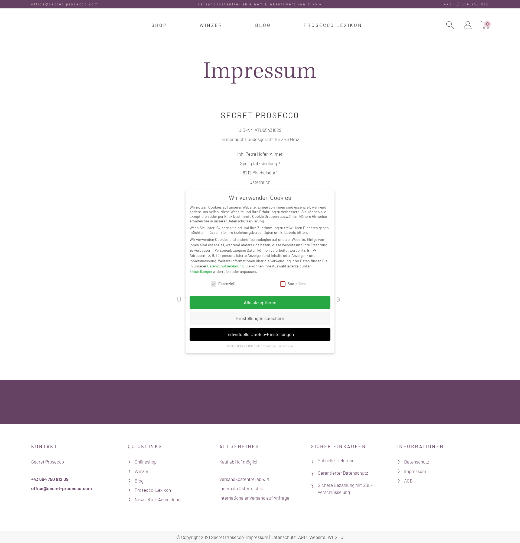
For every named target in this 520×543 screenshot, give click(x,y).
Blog (139, 480)
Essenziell (226, 283)
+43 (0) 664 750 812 (466, 4)
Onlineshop (146, 461)
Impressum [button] (285, 346)
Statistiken (297, 283)
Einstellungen (201, 271)
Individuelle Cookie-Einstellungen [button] (260, 334)
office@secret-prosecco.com (64, 4)
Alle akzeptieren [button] (260, 302)
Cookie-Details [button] (236, 346)
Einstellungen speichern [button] (260, 318)
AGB (408, 480)
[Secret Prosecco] (52, 27)
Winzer (141, 471)
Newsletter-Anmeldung (157, 499)
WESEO (335, 537)
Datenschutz (416, 461)
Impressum (415, 471)
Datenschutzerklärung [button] (262, 346)
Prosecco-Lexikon (153, 490)
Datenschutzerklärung (225, 266)
